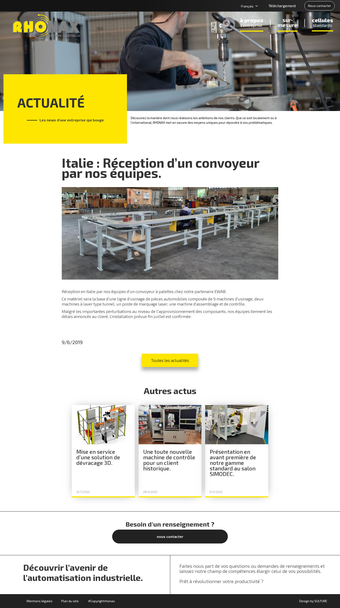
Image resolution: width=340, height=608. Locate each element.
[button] (249, 6)
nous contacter (170, 536)
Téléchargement (282, 5)
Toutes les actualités (170, 360)
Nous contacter (319, 6)
